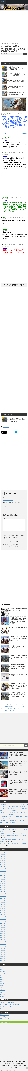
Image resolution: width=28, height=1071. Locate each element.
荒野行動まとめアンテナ (7, 1002)
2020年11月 (3, 894)
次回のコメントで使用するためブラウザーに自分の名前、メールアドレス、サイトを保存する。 (13, 537)
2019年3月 (2, 935)
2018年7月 (2, 952)
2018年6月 (2, 954)
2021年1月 (2, 889)
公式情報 (2, 979)
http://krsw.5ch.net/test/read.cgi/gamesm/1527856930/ (15, 133)
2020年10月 (3, 896)
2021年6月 (2, 879)
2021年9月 (2, 873)
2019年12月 (3, 917)
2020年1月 (2, 914)
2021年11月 (3, 869)
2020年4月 (2, 908)
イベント (2, 967)
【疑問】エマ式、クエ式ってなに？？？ (10, 833)
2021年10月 (3, 871)
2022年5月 (2, 856)
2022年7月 (2, 852)
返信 (5, 506)
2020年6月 (2, 904)
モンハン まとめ (4, 1018)
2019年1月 (2, 939)
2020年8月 (2, 900)
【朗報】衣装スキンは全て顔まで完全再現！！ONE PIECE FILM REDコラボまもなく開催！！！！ (18, 791)
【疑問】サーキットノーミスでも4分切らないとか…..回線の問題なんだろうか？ (18, 638)
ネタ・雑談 (6, 427)
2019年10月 (3, 921)
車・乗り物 (2, 996)
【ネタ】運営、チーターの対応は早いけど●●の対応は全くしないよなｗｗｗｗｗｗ (18, 773)
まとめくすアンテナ (5, 1006)
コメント (6, 518)
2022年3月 (2, 860)
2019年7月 (2, 927)
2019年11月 (3, 919)
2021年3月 (2, 885)
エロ (1, 969)
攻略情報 (2, 983)
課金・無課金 (3, 994)
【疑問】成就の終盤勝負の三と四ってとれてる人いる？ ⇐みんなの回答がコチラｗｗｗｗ (18, 666)
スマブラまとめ (4, 1017)
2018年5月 (2, 956)
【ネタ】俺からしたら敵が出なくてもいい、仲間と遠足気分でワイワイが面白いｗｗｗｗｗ (18, 763)
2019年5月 (2, 931)
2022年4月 (2, 858)
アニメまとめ (3, 1008)
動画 (1, 981)
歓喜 (1, 988)
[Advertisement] (14, 27)
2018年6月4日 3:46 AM (8, 500)
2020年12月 (3, 891)
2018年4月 (2, 958)
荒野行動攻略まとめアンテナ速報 (9, 1004)
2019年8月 (2, 925)
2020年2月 (2, 912)
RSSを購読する (6, 1022)
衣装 (1, 992)
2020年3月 (2, 910)
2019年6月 (2, 929)
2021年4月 (2, 883)
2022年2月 (2, 862)
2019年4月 (2, 933)
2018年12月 (3, 942)
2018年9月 (2, 948)
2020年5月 (2, 906)
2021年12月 (3, 866)
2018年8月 (2, 950)
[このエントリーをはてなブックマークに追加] (16, 432)
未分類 (1, 985)
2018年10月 (3, 946)
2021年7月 (2, 877)
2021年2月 (2, 887)
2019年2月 (2, 937)
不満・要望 (2, 977)
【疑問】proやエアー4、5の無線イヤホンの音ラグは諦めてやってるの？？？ (18, 782)
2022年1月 (2, 864)
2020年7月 (2, 902)
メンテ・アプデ (4, 975)
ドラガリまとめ (4, 1015)
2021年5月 (2, 881)
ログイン (3, 1)
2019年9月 (2, 923)
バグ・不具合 (3, 973)
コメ (25, 53)
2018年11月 (3, 944)
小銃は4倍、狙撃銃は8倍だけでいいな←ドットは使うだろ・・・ (18, 610)
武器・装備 (2, 990)
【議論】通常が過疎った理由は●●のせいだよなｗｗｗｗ (13, 835)
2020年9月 (2, 898)
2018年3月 (2, 960)
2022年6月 (2, 854)
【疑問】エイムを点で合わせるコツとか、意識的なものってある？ (18, 657)
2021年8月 (2, 875)
